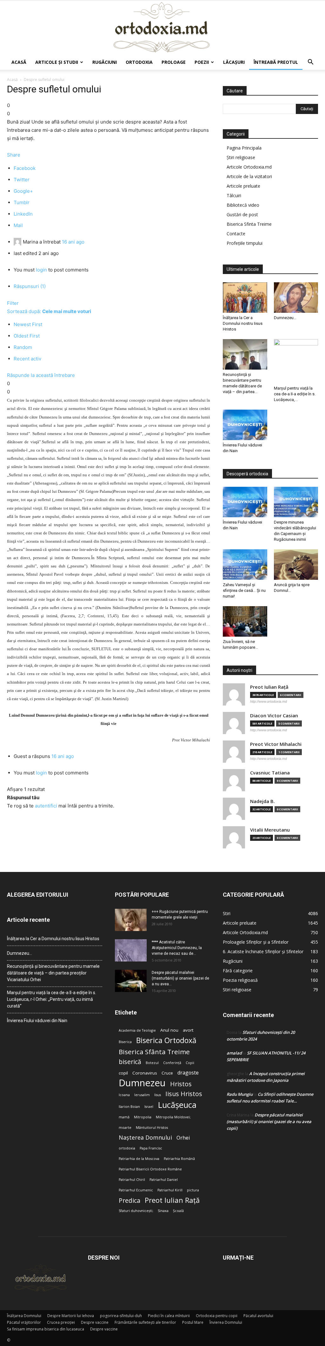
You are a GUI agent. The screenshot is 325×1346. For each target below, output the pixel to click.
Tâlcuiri (234, 195)
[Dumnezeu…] (296, 297)
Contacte (236, 234)
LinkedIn (23, 214)
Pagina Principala (244, 148)
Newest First (28, 324)
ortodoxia (127, 1148)
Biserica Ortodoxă (166, 1040)
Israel (148, 1106)
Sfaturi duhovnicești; (136, 1211)
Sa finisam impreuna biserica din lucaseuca (45, 1329)
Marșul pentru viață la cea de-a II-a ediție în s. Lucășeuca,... (294, 394)
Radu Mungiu (240, 1094)
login (41, 270)
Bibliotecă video (243, 205)
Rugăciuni (104, 62)
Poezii (202, 62)
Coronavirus (144, 1073)
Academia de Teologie (137, 1030)
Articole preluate (243, 186)
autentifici (46, 806)
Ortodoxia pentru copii (216, 1315)
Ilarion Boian (129, 1106)
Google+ (23, 191)
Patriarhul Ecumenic (136, 1190)
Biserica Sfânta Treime (154, 1051)
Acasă (18, 62)
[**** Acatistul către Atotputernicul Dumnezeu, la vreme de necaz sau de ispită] (131, 950)
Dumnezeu (142, 1083)
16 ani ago (73, 242)
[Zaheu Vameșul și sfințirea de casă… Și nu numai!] (245, 564)
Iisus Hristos (183, 1093)
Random (23, 347)
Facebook (25, 168)
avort (188, 1030)
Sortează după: (49, 311)
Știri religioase (241, 157)
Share (13, 155)
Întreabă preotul (276, 62)
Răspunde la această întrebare (41, 375)
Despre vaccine (95, 1322)
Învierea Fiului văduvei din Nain (37, 1020)
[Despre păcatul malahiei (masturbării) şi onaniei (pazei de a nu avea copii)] (131, 981)
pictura (193, 1190)
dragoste (188, 1072)
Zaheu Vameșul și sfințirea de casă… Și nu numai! (244, 590)
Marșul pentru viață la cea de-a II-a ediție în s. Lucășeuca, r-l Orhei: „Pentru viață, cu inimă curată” (51, 999)
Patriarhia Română (179, 1158)
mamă (124, 1117)
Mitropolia (142, 1117)
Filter (13, 303)
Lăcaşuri (234, 62)
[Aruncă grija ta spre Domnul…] (296, 564)
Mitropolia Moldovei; (173, 1117)
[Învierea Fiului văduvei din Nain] (245, 425)
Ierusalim (142, 1095)
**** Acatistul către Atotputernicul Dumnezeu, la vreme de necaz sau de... (177, 948)
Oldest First (27, 336)
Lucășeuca (177, 1105)
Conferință (172, 1063)
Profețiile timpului (244, 243)
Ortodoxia (139, 62)
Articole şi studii (56, 62)
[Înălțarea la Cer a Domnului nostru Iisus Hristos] (245, 297)
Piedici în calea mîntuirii (169, 1315)
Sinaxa (163, 1211)
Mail (18, 225)
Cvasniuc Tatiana (270, 773)
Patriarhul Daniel (163, 1179)
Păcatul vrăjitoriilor (24, 1322)
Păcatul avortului (258, 1315)
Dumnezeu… (285, 317)
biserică (130, 1061)
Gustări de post (242, 214)
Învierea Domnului (225, 1322)
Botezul (152, 1063)
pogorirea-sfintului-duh (121, 1315)
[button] (310, 63)
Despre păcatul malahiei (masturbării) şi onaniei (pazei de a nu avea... (180, 978)
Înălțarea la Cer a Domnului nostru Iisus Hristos (242, 323)
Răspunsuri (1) (30, 286)
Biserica (125, 1042)
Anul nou (169, 1030)
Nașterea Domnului (145, 1137)
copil (123, 1073)
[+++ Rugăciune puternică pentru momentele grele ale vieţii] (131, 920)
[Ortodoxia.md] (162, 28)
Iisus (157, 1095)
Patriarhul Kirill (169, 1190)
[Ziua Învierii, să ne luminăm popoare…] (245, 621)
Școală (178, 1211)
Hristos (181, 1084)
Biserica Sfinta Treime (249, 224)
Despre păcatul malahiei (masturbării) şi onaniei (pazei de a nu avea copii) (269, 1121)
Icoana (124, 1095)
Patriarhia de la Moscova (139, 1158)
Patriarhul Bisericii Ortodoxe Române (150, 1169)
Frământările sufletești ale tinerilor (145, 1322)
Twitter (22, 180)
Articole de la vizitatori (249, 176)
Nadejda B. (262, 801)
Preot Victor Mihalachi (276, 744)
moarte (125, 1127)
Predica (129, 1200)
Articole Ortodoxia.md (249, 167)
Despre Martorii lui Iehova (70, 1315)
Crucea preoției (61, 1322)
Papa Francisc (151, 1148)
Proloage (174, 62)
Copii (190, 1063)
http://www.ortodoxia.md (268, 701)
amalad (234, 1053)
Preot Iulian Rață (172, 1200)
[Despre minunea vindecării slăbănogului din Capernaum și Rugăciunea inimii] (296, 502)
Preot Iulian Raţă (269, 687)
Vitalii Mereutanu (270, 830)
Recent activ (27, 359)
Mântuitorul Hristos (152, 1127)
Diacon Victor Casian (274, 716)
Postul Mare (192, 1322)
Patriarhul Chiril (132, 1179)
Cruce (167, 1073)
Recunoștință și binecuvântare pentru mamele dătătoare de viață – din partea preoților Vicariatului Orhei (53, 973)
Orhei (183, 1138)
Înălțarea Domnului (24, 1315)
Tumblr (22, 202)
